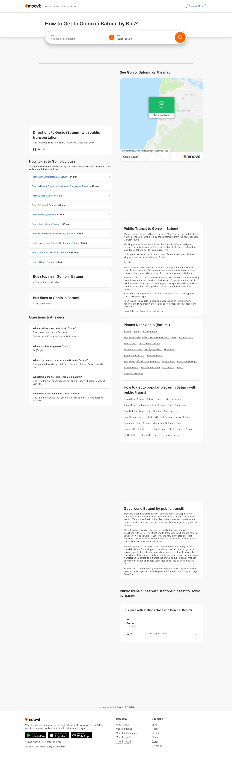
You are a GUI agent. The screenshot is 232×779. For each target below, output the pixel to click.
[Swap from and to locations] (111, 37)
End (119, 35)
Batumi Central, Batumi (160, 417)
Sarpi (136, 331)
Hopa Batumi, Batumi (135, 417)
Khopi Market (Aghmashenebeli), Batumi (144, 405)
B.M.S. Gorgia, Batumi (179, 405)
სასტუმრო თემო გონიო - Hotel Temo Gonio (146, 337)
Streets (156, 733)
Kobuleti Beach (154, 355)
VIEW (57, 282)
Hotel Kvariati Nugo (186, 361)
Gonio (174, 337)
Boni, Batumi (130, 411)
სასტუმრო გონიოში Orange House (141, 361)
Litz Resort (168, 367)
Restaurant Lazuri (150, 367)
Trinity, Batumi (157, 429)
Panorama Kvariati (133, 373)
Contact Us (60, 746)
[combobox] (78, 38)
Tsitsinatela (130, 343)
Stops (155, 737)
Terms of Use (31, 746)
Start (53, 35)
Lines (154, 724)
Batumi (127, 331)
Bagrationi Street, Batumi (137, 423)
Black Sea (169, 349)
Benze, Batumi (182, 417)
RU (119, 741)
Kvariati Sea (168, 361)
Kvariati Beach (131, 367)
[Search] (180, 37)
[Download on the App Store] (58, 735)
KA (127, 741)
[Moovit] (33, 6)
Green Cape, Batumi (134, 399)
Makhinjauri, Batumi (163, 423)
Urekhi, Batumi (131, 435)
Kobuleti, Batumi (155, 399)
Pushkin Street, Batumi (136, 429)
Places (155, 729)
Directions (157, 745)
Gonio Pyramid (149, 331)
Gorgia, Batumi (173, 399)
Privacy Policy (46, 746)
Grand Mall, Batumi (151, 435)
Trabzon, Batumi (171, 435)
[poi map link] (161, 120)
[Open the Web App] (81, 735)
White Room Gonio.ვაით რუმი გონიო (142, 349)
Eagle (179, 367)
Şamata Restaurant (134, 355)
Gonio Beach (185, 337)
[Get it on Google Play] (35, 735)
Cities (155, 741)
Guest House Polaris (149, 343)
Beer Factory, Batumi (150, 411)
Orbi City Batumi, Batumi (180, 429)
